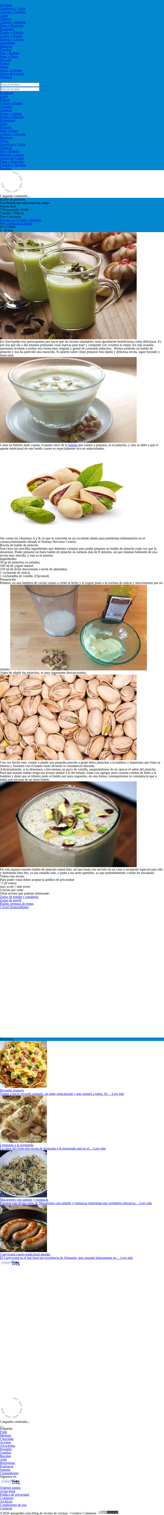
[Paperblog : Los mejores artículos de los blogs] (10, 1265)
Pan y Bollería (9, 53)
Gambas (5, 1452)
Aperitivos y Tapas (12, 8)
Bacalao (5, 1456)
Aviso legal (7, 1491)
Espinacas (6, 1466)
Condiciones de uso (13, 1505)
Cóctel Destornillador (14, 907)
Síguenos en (8, 1476)
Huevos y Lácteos (12, 39)
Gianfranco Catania (19, 223)
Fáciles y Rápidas (12, 32)
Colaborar (6, 1498)
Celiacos (6, 19)
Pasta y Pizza (9, 56)
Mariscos (6, 46)
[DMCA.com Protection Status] (108, 1513)
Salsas (4, 67)
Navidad (6, 49)
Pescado (5, 60)
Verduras (6, 77)
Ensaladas (6, 29)
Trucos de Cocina (12, 73)
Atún (3, 1459)
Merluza (5, 1435)
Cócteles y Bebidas (13, 22)
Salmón (5, 1469)
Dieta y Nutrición (11, 25)
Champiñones (9, 1473)
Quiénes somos (10, 1487)
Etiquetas (6, 1428)
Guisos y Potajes (11, 36)
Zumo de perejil (10, 900)
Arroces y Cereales (13, 12)
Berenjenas (7, 1463)
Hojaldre (6, 1449)
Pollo (3, 1432)
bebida (72, 445)
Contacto (6, 1508)
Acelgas (5, 1442)
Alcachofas (7, 1445)
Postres (5, 63)
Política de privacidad (14, 1494)
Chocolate (7, 1439)
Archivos (6, 1501)
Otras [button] (3, 124)
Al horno (6, 5)
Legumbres (7, 43)
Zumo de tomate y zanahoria (19, 897)
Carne (4, 15)
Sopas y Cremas (11, 70)
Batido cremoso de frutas (17, 903)
